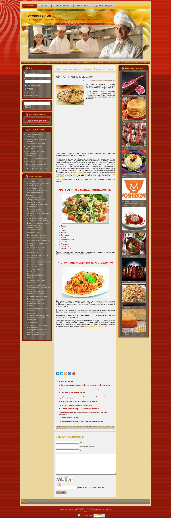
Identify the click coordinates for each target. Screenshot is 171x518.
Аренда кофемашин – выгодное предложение (36, 199)
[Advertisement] (85, 130)
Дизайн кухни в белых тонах (36, 169)
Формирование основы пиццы (38, 330)
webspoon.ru (77, 172)
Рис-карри (126, 307)
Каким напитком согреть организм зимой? (36, 249)
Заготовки (59, 62)
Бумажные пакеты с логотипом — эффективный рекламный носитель (37, 204)
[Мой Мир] (69, 373)
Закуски (69, 62)
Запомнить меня (33, 85)
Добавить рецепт (37, 120)
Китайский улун (33, 253)
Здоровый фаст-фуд (33, 161)
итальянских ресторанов (77, 174)
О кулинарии (30, 195)
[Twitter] (61, 373)
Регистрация (30, 93)
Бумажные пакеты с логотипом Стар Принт (36, 210)
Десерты (50, 62)
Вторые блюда (28, 62)
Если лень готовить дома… (37, 238)
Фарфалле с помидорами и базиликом (79, 401)
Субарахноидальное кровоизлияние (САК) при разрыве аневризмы (37, 190)
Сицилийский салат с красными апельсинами (74, 69)
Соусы (135, 62)
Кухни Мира (87, 62)
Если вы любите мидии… (36, 235)
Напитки (100, 62)
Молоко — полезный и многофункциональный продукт (36, 276)
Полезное (29, 337)
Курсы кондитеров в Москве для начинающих (37, 256)
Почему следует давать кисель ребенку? (36, 300)
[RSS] (24, 502)
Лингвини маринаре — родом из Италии (80, 409)
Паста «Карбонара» (70, 418)
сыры (104, 165)
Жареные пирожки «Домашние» (38, 159)
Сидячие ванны (33, 313)
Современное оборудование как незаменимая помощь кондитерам (38, 318)
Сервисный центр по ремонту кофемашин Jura (38, 309)
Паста (66, 428)
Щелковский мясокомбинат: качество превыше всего (37, 333)
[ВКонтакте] (57, 373)
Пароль (27, 79)
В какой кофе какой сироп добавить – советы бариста (37, 219)
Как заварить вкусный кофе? (38, 240)
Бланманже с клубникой (131, 231)
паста (95, 95)
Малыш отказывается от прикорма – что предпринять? (38, 261)
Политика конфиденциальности (85, 511)
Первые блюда (113, 62)
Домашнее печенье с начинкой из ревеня (35, 229)
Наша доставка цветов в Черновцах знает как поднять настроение (38, 287)
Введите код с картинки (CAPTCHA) (91, 487)
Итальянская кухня (79, 426)
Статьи (143, 62)
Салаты (126, 62)
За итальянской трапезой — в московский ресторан (85, 385)
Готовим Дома (38, 16)
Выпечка (40, 62)
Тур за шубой (32, 322)
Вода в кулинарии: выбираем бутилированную (38, 224)
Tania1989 (99, 80)
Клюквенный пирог (33, 156)
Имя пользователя (31, 73)
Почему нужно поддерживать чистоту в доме (38, 185)
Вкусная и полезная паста (73, 392)
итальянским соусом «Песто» (95, 326)
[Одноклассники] (65, 373)
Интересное (30, 181)
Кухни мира (110, 426)
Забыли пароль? (32, 95)
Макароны (59, 428)
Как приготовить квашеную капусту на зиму (36, 165)
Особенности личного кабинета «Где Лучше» (36, 293)
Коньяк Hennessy (128, 282)
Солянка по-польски (129, 256)
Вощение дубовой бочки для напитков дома (36, 152)
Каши (78, 62)
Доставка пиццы (33, 232)
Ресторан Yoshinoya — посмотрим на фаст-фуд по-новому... (132, 203)
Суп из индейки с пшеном (35, 144)
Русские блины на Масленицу (133, 121)
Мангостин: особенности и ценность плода (37, 265)
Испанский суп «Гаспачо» (104, 69)
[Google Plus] (73, 373)
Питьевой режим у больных (37, 296)
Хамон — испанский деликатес (133, 96)
